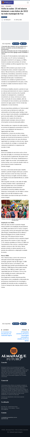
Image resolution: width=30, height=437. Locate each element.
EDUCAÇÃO (4, 17)
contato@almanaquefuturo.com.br (9, 417)
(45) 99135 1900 (4, 418)
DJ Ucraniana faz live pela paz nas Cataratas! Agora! (6, 333)
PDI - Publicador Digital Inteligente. (15, 432)
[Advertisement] (15, 304)
